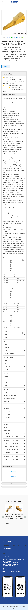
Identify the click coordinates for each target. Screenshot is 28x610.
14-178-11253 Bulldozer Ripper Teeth (19, 516)
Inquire (5, 66)
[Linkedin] (6, 569)
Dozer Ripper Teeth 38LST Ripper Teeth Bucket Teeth (9, 518)
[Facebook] (4, 569)
